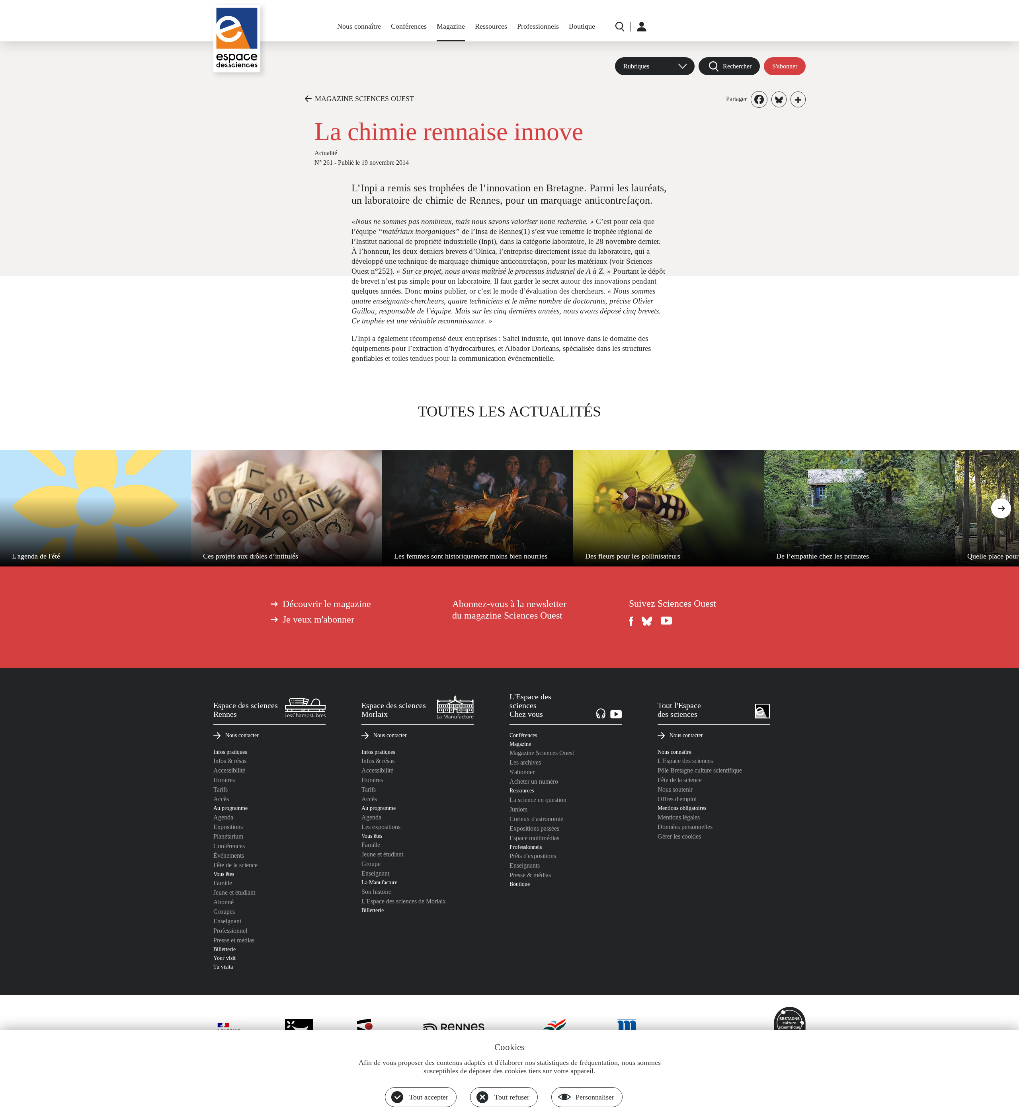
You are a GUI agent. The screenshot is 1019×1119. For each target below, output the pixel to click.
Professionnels (538, 26)
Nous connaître (359, 26)
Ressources (491, 26)
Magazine (451, 26)
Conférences (409, 26)
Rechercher (737, 66)
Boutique (582, 26)
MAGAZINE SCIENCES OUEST (364, 99)
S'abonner (784, 66)
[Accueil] (236, 38)
